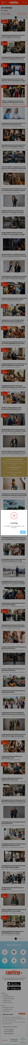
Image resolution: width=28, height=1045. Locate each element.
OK (23, 532)
